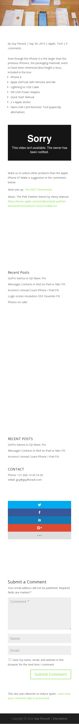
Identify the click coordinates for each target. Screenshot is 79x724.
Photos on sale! (17, 302)
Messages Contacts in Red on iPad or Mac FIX (36, 284)
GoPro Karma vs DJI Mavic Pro (27, 278)
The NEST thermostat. (38, 189)
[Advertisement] (36, 238)
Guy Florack (19, 43)
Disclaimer (60, 718)
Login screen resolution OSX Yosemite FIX (34, 296)
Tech (60, 43)
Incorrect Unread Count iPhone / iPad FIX (33, 290)
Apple (51, 43)
